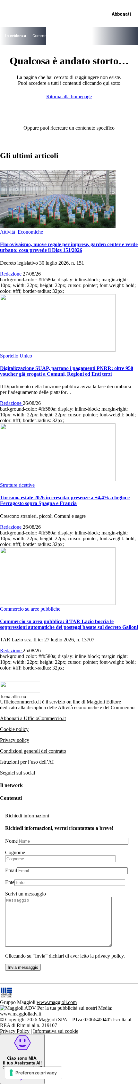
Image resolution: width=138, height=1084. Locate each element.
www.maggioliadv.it (20, 1013)
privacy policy (109, 956)
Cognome (15, 852)
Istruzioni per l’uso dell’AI (27, 762)
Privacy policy (14, 740)
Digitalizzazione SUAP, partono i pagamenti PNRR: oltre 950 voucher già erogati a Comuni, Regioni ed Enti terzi (66, 371)
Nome (11, 841)
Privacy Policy (15, 1031)
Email (11, 870)
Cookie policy (14, 729)
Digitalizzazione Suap (108, 36)
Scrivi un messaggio (25, 893)
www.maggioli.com (57, 1002)
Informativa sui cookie (55, 1031)
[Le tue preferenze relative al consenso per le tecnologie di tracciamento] (33, 1073)
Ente (9, 882)
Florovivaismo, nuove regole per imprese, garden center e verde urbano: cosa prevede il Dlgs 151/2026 (69, 247)
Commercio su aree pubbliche (57, 36)
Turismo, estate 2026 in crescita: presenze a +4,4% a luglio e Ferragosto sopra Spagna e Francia (65, 500)
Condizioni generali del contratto (33, 751)
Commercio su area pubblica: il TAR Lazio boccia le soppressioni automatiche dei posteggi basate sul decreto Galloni (69, 624)
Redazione (11, 274)
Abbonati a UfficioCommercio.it (33, 718)
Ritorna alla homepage (69, 96)
